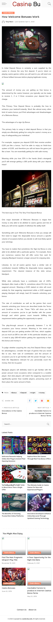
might (33, 393)
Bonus (14, 393)
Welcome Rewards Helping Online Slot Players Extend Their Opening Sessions (14, 459)
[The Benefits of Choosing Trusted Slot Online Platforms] (14, 502)
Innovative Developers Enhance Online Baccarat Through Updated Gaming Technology (39, 516)
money (42, 393)
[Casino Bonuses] (14, 577)
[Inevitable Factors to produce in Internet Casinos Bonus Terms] (39, 577)
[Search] (48, 3)
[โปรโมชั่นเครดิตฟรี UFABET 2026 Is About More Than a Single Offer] (14, 474)
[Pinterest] (41, 400)
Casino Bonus (8, 13)
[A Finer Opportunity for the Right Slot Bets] (39, 546)
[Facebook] (29, 400)
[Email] (48, 400)
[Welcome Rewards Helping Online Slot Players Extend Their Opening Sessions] (14, 445)
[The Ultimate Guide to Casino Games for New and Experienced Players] (39, 474)
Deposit (23, 393)
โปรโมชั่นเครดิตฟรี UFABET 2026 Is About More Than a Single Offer (13, 487)
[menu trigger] (5, 3)
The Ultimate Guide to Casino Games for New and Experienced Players (38, 487)
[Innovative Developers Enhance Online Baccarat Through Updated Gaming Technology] (39, 502)
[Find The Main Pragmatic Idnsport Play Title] (14, 546)
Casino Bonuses (8, 588)
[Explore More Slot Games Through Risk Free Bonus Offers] (39, 445)
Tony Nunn (9, 21)
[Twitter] (35, 400)
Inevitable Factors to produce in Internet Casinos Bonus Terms (39, 590)
